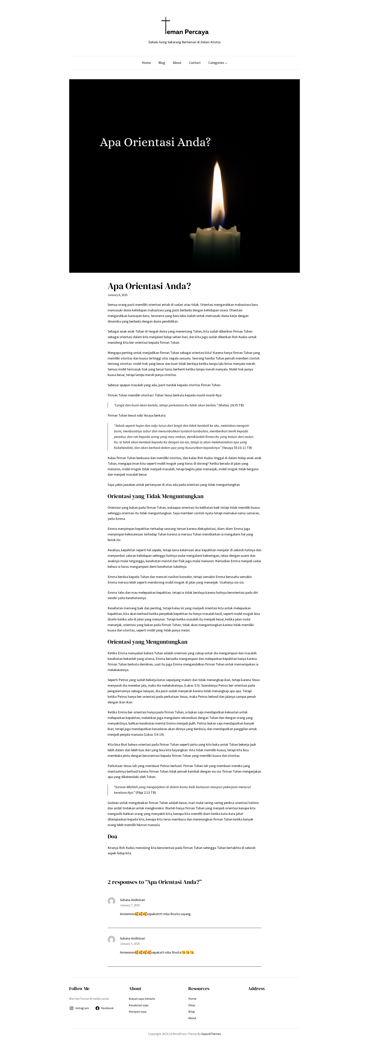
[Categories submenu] (226, 63)
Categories (216, 62)
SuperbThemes (211, 1034)
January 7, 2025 (130, 905)
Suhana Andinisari (132, 938)
